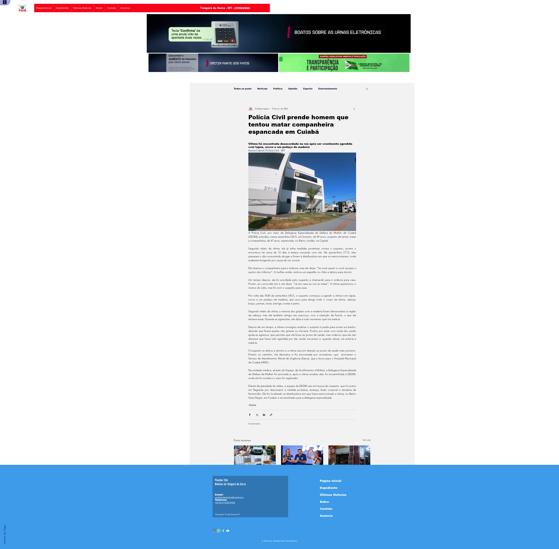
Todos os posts (243, 88)
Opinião (292, 88)
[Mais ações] (354, 108)
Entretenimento (327, 88)
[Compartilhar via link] (271, 414)
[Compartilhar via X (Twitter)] (256, 414)
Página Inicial (330, 480)
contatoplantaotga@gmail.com (229, 497)
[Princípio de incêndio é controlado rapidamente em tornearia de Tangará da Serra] (349, 457)
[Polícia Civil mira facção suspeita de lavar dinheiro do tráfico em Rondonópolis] (255, 457)
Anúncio (326, 515)
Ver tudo (367, 440)
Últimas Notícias (333, 494)
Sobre (324, 501)
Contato (326, 508)
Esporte (308, 88)
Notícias (262, 88)
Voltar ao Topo (4, 534)
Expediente (328, 487)
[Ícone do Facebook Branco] (223, 530)
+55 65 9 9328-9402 (225, 502)
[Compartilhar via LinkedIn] (264, 414)
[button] (367, 89)
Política (277, 88)
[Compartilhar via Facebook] (249, 414)
